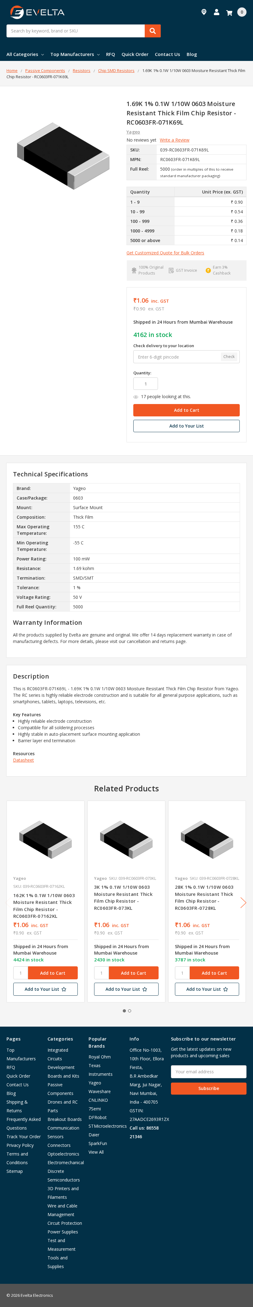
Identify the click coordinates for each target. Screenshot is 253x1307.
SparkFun (98, 1143)
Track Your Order (23, 1136)
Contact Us (167, 54)
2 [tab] (129, 1010)
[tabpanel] (45, 901)
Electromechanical (66, 1162)
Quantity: (142, 373)
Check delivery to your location (163, 345)
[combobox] (83, 30)
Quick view (45, 839)
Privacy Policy (20, 1145)
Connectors (59, 1145)
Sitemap (14, 1171)
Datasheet (23, 760)
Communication (63, 1128)
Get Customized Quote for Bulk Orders (165, 253)
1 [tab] (124, 1010)
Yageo (95, 1083)
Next (243, 902)
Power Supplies (63, 1232)
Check (229, 356)
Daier (94, 1135)
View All (96, 1152)
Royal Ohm (100, 1057)
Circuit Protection (65, 1223)
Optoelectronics (63, 1154)
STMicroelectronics (108, 1126)
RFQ (110, 54)
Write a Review (174, 140)
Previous (8, 902)
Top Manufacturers (72, 54)
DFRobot (98, 1117)
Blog (192, 54)
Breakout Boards (65, 1119)
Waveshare (100, 1091)
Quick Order (135, 54)
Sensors (56, 1136)
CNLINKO (98, 1100)
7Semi (95, 1109)
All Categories (22, 54)
